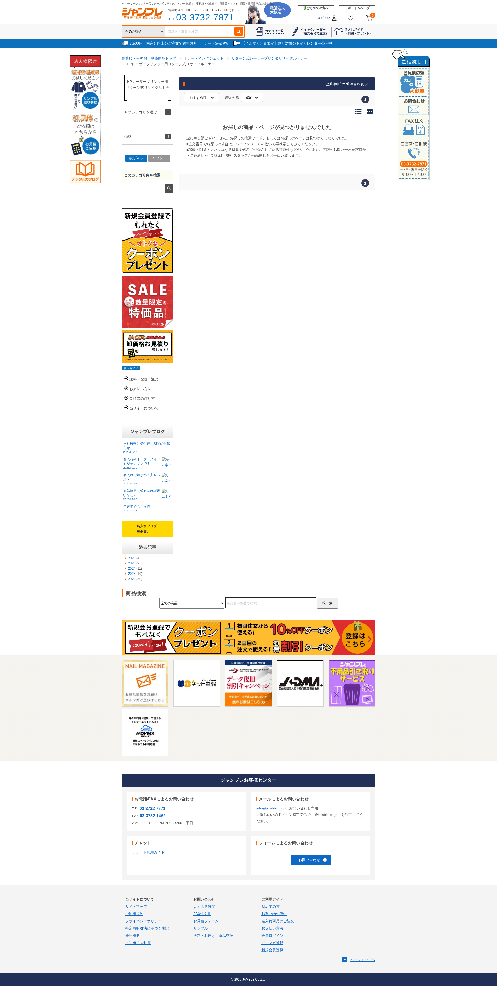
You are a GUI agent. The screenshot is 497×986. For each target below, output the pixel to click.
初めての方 (270, 906)
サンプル (200, 928)
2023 (131, 574)
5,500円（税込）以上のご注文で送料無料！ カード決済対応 (180, 43)
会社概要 (132, 935)
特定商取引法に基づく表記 (147, 928)
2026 (131, 558)
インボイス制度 (138, 943)
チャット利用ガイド (148, 852)
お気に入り (350, 18)
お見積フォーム (206, 921)
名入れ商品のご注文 (277, 921)
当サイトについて (143, 408)
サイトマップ (136, 906)
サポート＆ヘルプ (357, 8)
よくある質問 (204, 906)
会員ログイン (272, 935)
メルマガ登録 (272, 943)
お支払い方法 (140, 389)
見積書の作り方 (142, 398)
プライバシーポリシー (143, 921)
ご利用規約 (134, 914)
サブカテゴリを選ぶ (140, 112)
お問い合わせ (309, 860)
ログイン (323, 18)
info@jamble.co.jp (271, 808)
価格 (127, 136)
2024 (131, 568)
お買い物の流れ (274, 914)
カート (373, 15)
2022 (131, 579)
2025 (131, 563)
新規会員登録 (272, 950)
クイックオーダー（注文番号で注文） (315, 31)
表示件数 (232, 98)
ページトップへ (362, 960)
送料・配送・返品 (143, 379)
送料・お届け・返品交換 (213, 935)
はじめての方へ (317, 8)
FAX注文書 (202, 914)
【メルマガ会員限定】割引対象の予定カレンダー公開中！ (289, 43)
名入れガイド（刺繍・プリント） (358, 31)
